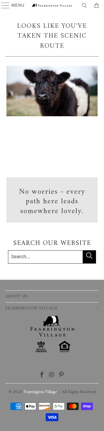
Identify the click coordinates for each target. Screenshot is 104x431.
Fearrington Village (40, 392)
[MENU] (3, 5)
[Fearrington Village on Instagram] (52, 376)
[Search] (84, 5)
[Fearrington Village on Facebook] (42, 376)
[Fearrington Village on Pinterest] (62, 376)
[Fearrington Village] (52, 5)
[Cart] (97, 5)
